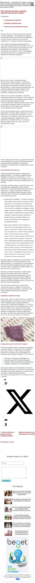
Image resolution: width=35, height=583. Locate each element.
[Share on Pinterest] (5, 384)
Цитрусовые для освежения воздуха (16, 26)
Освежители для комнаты (12, 20)
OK (18, 579)
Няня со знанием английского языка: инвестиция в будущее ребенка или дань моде (21, 509)
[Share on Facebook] (5, 380)
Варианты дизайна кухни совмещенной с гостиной (27, 433)
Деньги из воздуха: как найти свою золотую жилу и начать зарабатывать (21, 492)
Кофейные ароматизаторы (12, 23)
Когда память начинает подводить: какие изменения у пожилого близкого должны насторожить (21, 517)
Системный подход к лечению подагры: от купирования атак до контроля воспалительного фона (21, 534)
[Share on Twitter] (19, 416)
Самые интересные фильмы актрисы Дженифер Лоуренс (7, 433)
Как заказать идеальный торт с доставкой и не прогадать (21, 499)
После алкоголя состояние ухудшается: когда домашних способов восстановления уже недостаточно (21, 525)
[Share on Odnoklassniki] (5, 425)
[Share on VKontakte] (5, 421)
